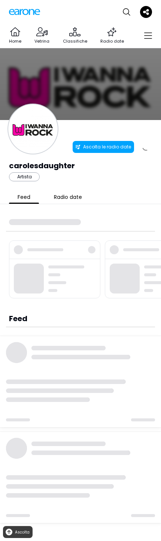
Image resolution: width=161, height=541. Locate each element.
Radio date (68, 197)
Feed (24, 197)
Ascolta (22, 532)
